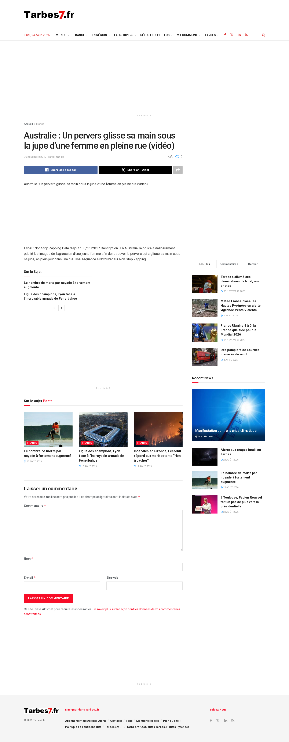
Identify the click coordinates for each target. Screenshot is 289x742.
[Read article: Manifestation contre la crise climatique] (228, 415)
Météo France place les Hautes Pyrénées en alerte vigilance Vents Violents (241, 305)
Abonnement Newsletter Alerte (85, 720)
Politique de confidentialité (83, 726)
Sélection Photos (155, 35)
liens (129, 720)
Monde (61, 35)
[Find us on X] (232, 35)
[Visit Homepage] (49, 15)
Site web (112, 577)
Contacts (116, 720)
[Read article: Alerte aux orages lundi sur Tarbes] (204, 457)
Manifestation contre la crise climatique (225, 430)
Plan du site (171, 720)
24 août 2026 (205, 436)
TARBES (210, 35)
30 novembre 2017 (35, 156)
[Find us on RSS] (246, 35)
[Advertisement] (188, 14)
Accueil (28, 123)
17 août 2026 (144, 466)
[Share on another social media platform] (178, 170)
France (79, 35)
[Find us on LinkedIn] (239, 35)
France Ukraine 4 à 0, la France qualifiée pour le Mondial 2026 (238, 330)
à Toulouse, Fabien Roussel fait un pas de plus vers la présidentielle (241, 502)
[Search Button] (263, 35)
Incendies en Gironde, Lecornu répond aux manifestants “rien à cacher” (157, 456)
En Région (99, 35)
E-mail (30, 578)
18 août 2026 (89, 466)
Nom (28, 559)
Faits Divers (123, 35)
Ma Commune (187, 35)
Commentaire (35, 506)
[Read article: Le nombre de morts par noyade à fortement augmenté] (48, 429)
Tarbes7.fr (112, 726)
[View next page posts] (61, 308)
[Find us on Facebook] (225, 35)
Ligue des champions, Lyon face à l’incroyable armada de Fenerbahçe (101, 456)
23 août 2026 (34, 461)
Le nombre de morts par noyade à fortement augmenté (239, 477)
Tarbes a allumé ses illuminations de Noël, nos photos (240, 281)
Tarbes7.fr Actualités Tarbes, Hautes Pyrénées (158, 726)
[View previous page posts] (54, 308)
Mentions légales (147, 720)
